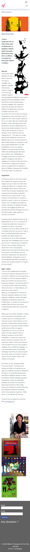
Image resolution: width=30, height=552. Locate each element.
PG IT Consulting (16, 549)
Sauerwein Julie (8, 34)
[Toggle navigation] (26, 5)
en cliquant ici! (10, 401)
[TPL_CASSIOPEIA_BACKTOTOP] (27, 549)
